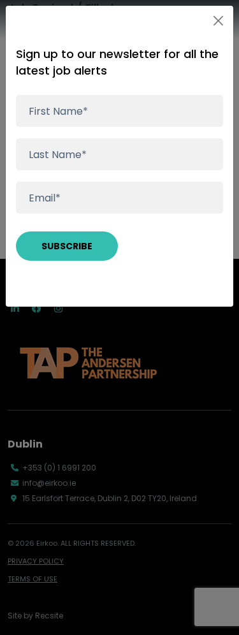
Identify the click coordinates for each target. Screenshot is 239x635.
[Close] (218, 21)
